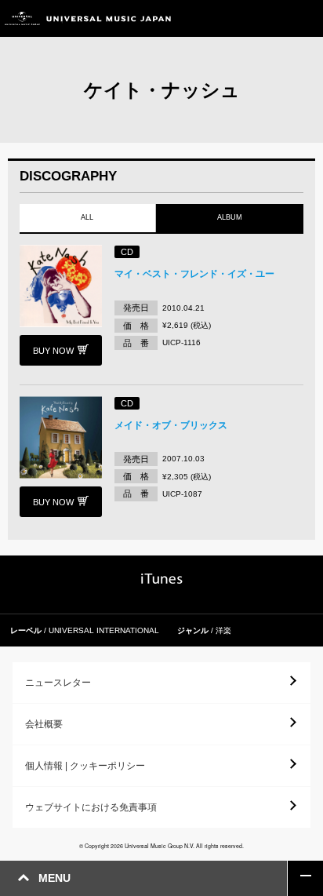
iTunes (162, 579)
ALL (87, 217)
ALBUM (229, 217)
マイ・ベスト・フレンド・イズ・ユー (194, 273)
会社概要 (44, 724)
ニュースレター (58, 682)
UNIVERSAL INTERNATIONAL (104, 630)
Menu (305, 18)
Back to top (305, 878)
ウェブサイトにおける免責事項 (91, 807)
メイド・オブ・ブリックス (170, 425)
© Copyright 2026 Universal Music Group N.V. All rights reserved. (161, 846)
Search (270, 18)
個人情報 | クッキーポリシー (85, 765)
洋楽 (223, 630)
